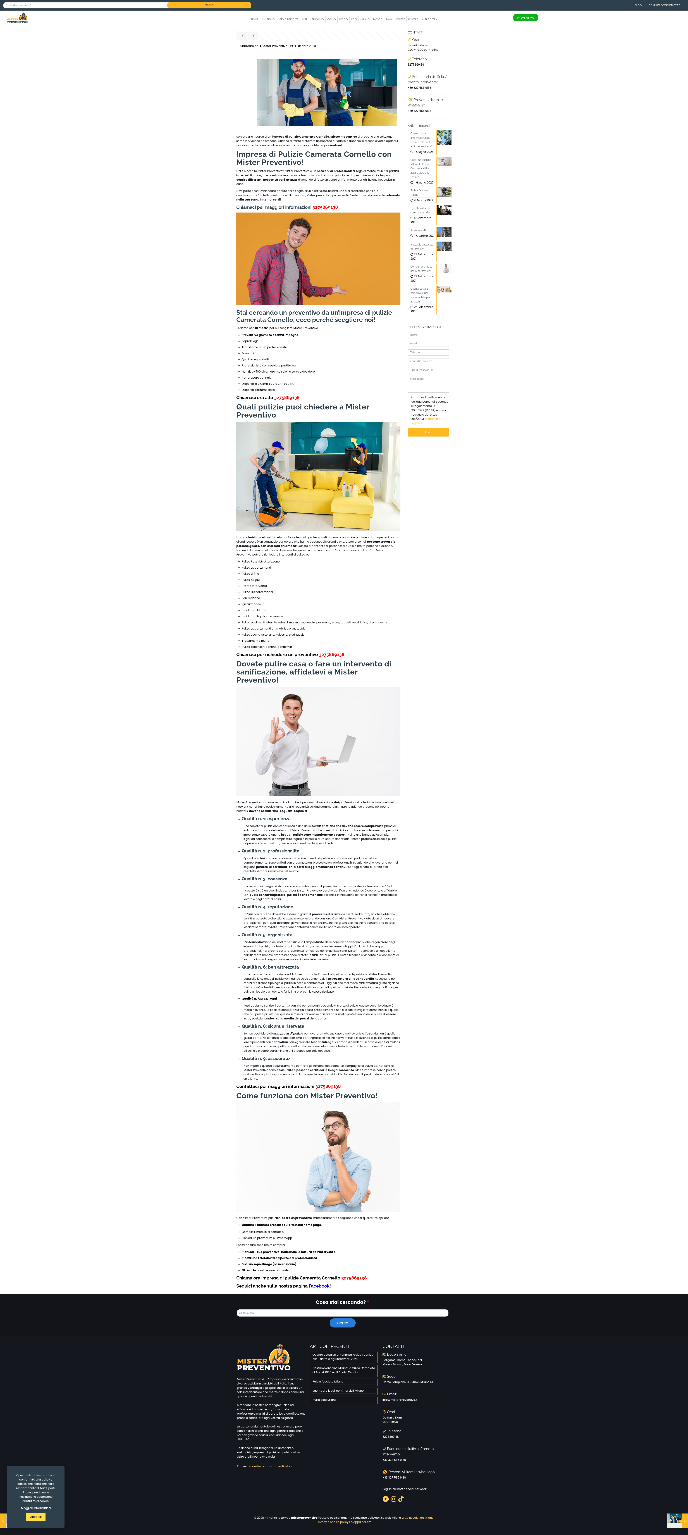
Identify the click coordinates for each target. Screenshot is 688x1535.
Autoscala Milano (324, 1400)
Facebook (319, 1286)
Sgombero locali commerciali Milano (338, 1391)
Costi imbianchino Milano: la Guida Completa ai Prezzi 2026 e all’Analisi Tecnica (343, 1370)
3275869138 (325, 207)
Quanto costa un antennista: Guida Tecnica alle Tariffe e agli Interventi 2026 (342, 1357)
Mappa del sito (361, 1522)
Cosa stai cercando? (342, 1302)
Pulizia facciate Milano (327, 1381)
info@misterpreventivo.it (400, 1400)
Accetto (36, 1517)
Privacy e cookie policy (332, 1522)
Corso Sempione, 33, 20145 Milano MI (408, 1382)
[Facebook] (386, 1499)
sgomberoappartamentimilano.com (274, 1466)
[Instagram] (393, 1499)
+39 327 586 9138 (419, 88)
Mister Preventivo (274, 46)
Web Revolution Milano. (418, 1518)
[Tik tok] (401, 1499)
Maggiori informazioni (36, 1508)
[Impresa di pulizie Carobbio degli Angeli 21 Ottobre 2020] (677, 1520)
